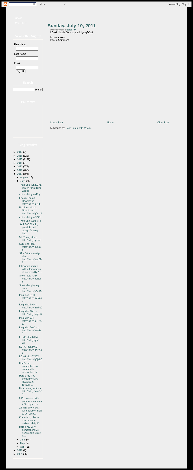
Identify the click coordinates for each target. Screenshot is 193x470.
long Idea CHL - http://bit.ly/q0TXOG (30, 321)
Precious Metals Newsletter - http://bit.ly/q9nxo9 (30, 210)
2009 (20, 454)
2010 (20, 450)
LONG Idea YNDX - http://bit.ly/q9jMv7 (30, 358)
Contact (21, 23)
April (23, 446)
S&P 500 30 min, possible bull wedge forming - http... (29, 229)
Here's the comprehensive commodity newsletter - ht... (29, 368)
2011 (20, 173)
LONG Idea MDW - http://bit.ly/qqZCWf (29, 340)
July (22, 181)
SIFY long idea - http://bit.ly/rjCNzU (30, 238)
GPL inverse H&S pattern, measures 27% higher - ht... (30, 401)
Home (18, 18)
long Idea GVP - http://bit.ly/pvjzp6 (30, 313)
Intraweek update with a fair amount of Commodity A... (30, 269)
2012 (20, 170)
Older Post (163, 122)
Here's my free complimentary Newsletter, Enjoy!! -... (28, 380)
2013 (20, 166)
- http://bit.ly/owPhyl (30, 194)
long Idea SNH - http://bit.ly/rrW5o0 (30, 306)
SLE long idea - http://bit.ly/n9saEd (30, 246)
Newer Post (56, 122)
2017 (20, 152)
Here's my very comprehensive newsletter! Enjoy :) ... (30, 431)
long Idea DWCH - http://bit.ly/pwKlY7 (30, 330)
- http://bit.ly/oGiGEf (30, 217)
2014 (20, 163)
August (24, 177)
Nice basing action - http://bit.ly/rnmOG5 (30, 391)
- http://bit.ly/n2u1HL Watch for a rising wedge (30, 187)
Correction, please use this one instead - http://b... (30, 420)
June (23, 439)
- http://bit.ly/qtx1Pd (30, 220)
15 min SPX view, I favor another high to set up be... (30, 410)
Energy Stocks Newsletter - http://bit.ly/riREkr (30, 201)
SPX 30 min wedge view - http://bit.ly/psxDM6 (30, 258)
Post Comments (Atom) (78, 128)
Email (17, 63)
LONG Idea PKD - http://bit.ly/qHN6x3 (30, 349)
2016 (20, 155)
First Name (20, 44)
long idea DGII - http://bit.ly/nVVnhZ (30, 298)
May (23, 443)
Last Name (20, 53)
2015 (20, 159)
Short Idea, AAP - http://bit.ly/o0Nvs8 (30, 278)
